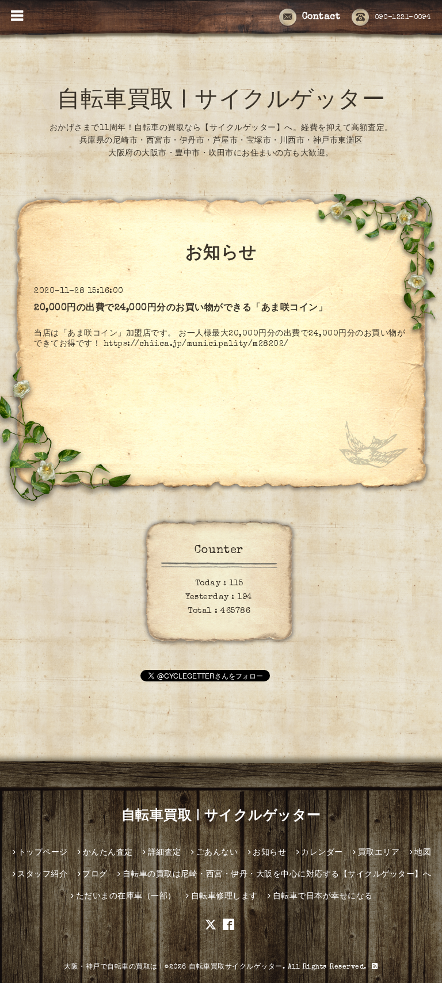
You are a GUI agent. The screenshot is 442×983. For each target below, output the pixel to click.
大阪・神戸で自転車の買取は (111, 967)
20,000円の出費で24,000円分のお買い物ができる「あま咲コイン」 (180, 308)
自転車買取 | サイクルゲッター (221, 101)
